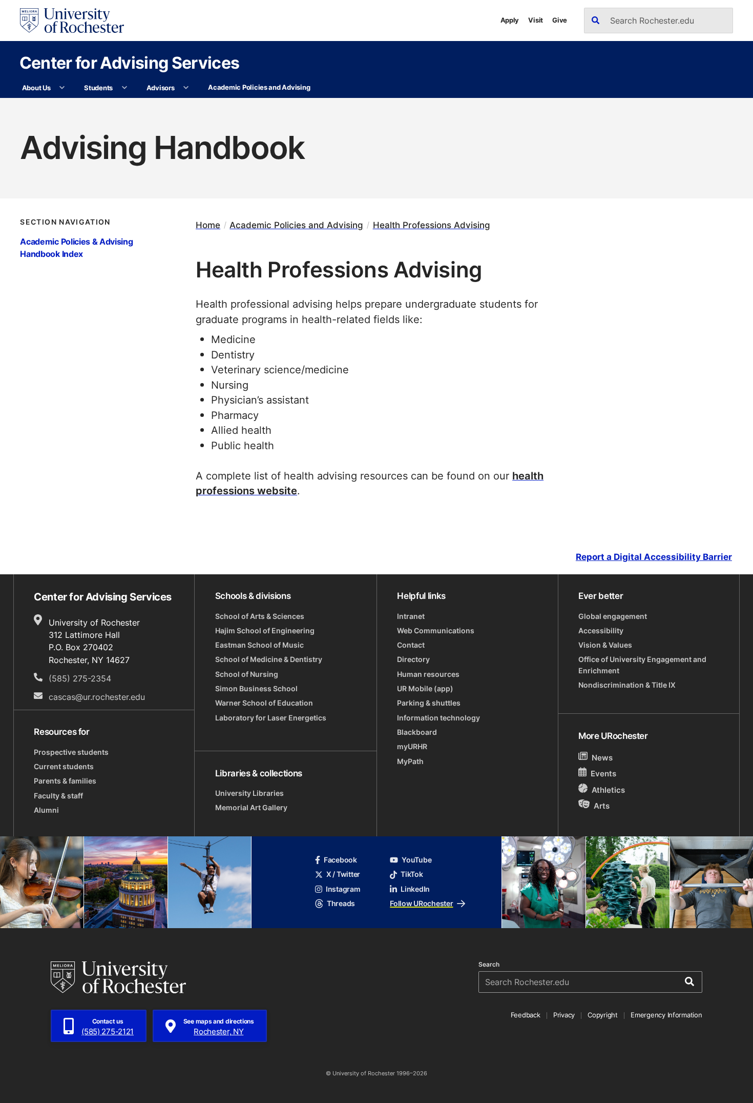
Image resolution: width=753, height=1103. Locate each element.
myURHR (412, 746)
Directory (413, 659)
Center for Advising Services (129, 62)
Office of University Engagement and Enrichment (642, 664)
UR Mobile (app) (425, 689)
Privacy (564, 1014)
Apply (509, 20)
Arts (602, 805)
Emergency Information (666, 1014)
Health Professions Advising (431, 224)
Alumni (46, 810)
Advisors (161, 87)
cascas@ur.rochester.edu (97, 697)
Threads (341, 903)
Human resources (428, 674)
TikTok (412, 874)
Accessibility (600, 631)
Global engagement (612, 616)
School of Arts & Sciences (259, 616)
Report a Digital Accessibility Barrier (654, 557)
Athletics (608, 789)
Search (488, 964)
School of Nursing (246, 674)
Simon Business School (256, 689)
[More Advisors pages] (186, 88)
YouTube (416, 860)
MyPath (410, 761)
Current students (64, 766)
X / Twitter (343, 874)
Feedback (525, 1014)
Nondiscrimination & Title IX (627, 685)
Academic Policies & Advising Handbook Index (76, 247)
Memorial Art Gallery (251, 808)
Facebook (340, 860)
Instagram (343, 889)
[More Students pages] (124, 88)
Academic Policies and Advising (259, 87)
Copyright (603, 1014)
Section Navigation (65, 222)
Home (208, 224)
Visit (535, 20)
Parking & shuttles (429, 703)
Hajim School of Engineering (265, 631)
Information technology (438, 718)
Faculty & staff (58, 796)
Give (559, 20)
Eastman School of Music (259, 645)
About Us (36, 87)
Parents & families (65, 781)
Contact (411, 645)
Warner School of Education (264, 703)
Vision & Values (605, 645)
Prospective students (71, 752)
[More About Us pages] (62, 88)
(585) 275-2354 (80, 678)
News (602, 757)
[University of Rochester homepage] (71, 20)
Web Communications (435, 631)
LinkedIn (415, 889)
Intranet (411, 616)
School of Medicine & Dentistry (268, 659)
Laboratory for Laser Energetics (270, 718)
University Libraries (249, 793)
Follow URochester (421, 903)
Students (98, 87)
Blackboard (417, 732)
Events (603, 773)
